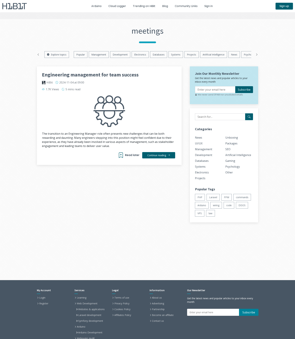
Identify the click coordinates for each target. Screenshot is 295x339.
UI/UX (198, 143)
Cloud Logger (117, 6)
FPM (226, 197)
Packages (231, 143)
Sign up (284, 6)
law (210, 213)
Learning (81, 297)
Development (120, 54)
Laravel (213, 197)
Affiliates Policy (122, 315)
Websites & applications (91, 309)
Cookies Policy (122, 309)
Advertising (158, 303)
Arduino (96, 6)
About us (157, 297)
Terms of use (121, 297)
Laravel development (89, 315)
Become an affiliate (163, 315)
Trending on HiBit (144, 6)
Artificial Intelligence (213, 54)
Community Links (186, 6)
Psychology (250, 54)
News (234, 54)
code (229, 205)
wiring (216, 205)
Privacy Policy (121, 303)
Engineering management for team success (90, 74)
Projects (191, 54)
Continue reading (157, 155)
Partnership (158, 309)
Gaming (230, 161)
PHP (200, 197)
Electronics (140, 54)
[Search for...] (249, 116)
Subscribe (244, 89)
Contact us (158, 321)
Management (98, 54)
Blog (165, 6)
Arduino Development (90, 332)
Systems (175, 54)
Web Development (87, 303)
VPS (200, 213)
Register (43, 303)
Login (42, 297)
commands (242, 197)
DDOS (241, 205)
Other (229, 172)
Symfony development (90, 321)
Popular (80, 54)
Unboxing (231, 137)
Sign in (208, 6)
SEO (227, 149)
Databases (159, 54)
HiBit (49, 82)
